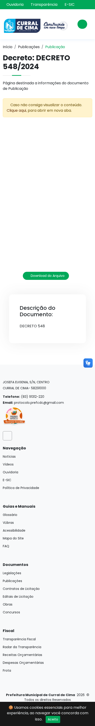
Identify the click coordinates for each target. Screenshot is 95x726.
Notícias (9, 456)
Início (7, 47)
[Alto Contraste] (89, 5)
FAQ (6, 546)
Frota (7, 670)
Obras (7, 604)
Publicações (29, 47)
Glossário (10, 514)
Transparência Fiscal (19, 639)
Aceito (53, 719)
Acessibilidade (14, 530)
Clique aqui (16, 110)
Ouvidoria (15, 4)
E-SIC (69, 4)
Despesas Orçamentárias (23, 662)
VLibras (8, 522)
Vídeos (8, 464)
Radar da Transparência (22, 647)
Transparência (44, 4)
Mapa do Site (13, 538)
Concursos (11, 612)
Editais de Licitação (18, 596)
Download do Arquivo (47, 275)
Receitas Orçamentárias (22, 654)
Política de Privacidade (21, 487)
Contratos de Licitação (21, 588)
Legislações (12, 573)
